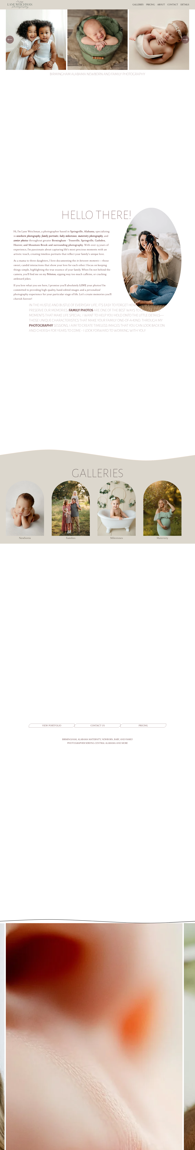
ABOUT (161, 4)
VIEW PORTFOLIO (51, 725)
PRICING (143, 725)
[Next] (185, 40)
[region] (97, 39)
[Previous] (10, 40)
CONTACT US (97, 725)
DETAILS (185, 4)
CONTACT (172, 4)
